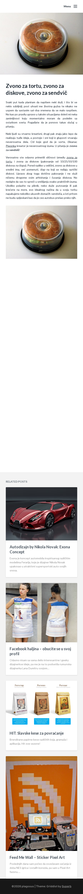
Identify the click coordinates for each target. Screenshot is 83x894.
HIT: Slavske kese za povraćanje (37, 733)
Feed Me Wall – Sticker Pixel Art (37, 857)
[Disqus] (41, 318)
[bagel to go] (41, 232)
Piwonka (11, 145)
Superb (66, 886)
